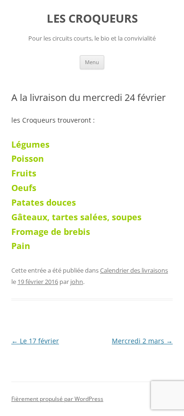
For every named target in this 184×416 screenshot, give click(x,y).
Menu (92, 62)
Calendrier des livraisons (134, 270)
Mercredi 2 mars (142, 340)
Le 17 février (35, 340)
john (76, 281)
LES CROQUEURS (92, 18)
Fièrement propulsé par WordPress (57, 399)
